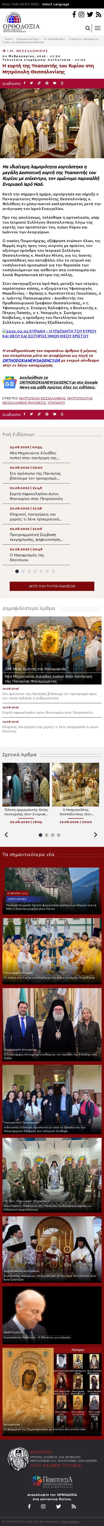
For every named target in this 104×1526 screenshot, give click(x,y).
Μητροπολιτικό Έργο (27, 39)
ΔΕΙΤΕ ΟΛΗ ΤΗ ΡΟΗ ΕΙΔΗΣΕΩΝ (52, 586)
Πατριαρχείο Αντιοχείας (20, 1049)
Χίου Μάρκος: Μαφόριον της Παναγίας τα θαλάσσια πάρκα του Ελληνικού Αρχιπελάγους (48, 1207)
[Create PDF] (62, 83)
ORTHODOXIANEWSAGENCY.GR (31, 360)
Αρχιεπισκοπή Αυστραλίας (22, 1271)
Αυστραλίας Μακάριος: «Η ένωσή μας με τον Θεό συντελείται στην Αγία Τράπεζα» (50, 1277)
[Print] (46, 83)
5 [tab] (41, 571)
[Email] (54, 83)
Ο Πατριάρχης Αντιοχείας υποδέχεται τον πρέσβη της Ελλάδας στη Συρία (50, 1056)
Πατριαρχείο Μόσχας (18, 972)
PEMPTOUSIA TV (14, 1332)
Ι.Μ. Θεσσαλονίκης (54, 39)
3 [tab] (29, 571)
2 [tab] (23, 571)
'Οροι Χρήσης (70, 1521)
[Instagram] (81, 15)
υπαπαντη (56, 402)
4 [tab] (35, 571)
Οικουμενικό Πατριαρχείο (22, 1122)
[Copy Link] (39, 83)
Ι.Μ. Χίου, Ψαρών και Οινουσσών (26, 1201)
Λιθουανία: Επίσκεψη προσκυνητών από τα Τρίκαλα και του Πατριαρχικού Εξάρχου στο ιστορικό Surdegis (45, 1129)
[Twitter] (90, 15)
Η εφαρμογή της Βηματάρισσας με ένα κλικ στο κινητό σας (45, 1429)
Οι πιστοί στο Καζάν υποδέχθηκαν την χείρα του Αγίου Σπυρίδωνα (49, 977)
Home (8, 39)
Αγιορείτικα (12, 1424)
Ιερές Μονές (17, 899)
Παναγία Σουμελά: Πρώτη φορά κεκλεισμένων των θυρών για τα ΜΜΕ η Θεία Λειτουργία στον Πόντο (51, 907)
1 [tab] (17, 571)
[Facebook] (74, 15)
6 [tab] (47, 571)
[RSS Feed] (99, 15)
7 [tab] (53, 571)
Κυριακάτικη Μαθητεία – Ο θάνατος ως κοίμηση (37, 1337)
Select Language (55, 4)
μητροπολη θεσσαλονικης (42, 398)
